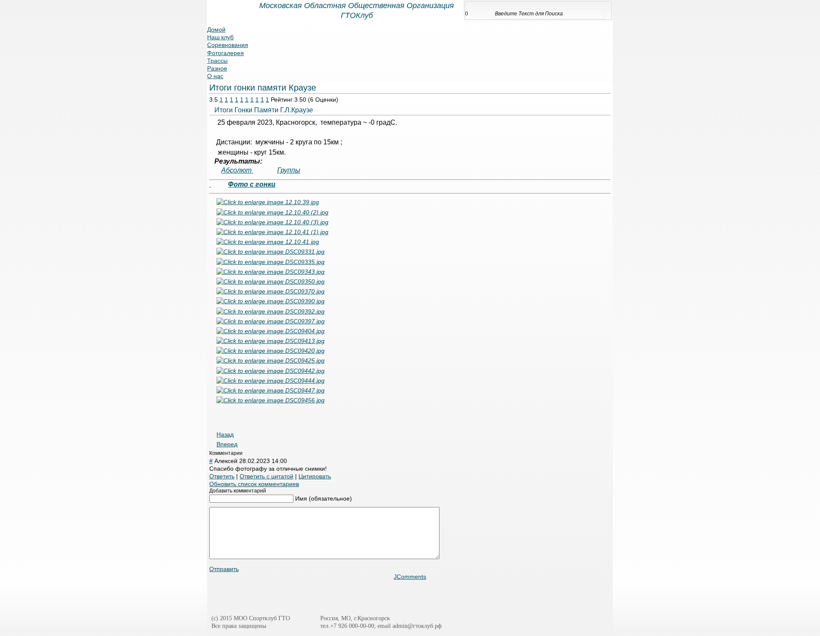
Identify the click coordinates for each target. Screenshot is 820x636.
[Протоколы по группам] (210, 184)
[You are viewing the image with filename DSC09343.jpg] (271, 271)
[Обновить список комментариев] (244, 453)
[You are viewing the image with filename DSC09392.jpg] (271, 311)
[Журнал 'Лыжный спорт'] (263, 596)
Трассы (217, 60)
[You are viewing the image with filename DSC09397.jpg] (271, 321)
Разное (217, 68)
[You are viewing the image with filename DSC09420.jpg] (271, 350)
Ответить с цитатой (266, 476)
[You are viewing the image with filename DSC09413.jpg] (271, 340)
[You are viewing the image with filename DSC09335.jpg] (271, 261)
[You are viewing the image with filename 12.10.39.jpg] (268, 202)
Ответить (221, 476)
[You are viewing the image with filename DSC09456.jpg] (271, 400)
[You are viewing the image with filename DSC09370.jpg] (271, 291)
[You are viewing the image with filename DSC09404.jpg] (271, 331)
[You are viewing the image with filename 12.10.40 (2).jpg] (272, 212)
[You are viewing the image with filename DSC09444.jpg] (271, 380)
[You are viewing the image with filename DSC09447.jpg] (271, 390)
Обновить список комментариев (254, 484)
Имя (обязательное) (323, 498)
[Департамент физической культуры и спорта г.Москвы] (398, 596)
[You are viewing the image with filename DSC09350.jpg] (271, 281)
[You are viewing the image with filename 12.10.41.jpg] (268, 241)
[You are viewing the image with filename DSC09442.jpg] (271, 370)
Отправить (224, 569)
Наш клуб (220, 37)
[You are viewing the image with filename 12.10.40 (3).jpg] (272, 222)
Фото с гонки (251, 184)
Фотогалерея (225, 53)
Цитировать (315, 476)
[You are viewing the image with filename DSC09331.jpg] (271, 251)
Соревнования (227, 44)
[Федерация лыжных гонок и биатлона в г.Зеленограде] (492, 596)
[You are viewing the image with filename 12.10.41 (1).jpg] (272, 232)
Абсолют (237, 170)
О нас (215, 76)
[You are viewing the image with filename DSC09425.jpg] (271, 360)
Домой (216, 29)
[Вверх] (797, 616)
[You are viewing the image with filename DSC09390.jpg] (271, 301)
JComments (410, 576)
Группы (288, 170)
